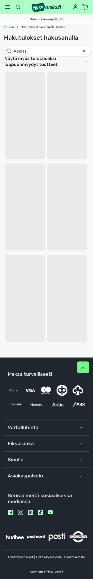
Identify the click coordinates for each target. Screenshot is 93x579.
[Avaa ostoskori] (85, 7)
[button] (7, 7)
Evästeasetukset (20, 557)
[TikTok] (40, 512)
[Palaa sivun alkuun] (83, 367)
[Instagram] (21, 512)
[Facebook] (11, 512)
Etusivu (9, 27)
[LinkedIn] (30, 512)
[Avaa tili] (75, 7)
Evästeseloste (74, 557)
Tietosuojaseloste (49, 557)
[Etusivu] (46, 7)
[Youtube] (50, 512)
